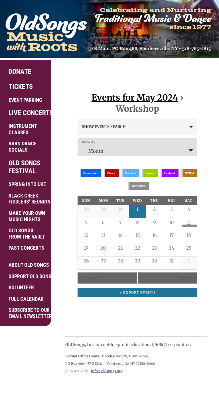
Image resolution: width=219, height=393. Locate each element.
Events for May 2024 (135, 97)
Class (111, 173)
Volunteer (21, 287)
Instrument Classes (23, 129)
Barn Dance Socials (22, 146)
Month (96, 151)
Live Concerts (28, 113)
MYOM (189, 173)
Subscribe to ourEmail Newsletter (28, 313)
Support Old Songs (28, 276)
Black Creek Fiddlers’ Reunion (28, 199)
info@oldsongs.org (106, 371)
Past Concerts (26, 248)
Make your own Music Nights (27, 216)
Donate (20, 72)
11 (189, 222)
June (185, 278)
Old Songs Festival (24, 167)
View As (89, 142)
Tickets (21, 87)
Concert (130, 173)
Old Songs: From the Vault (27, 233)
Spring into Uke (27, 184)
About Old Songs (28, 265)
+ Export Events (137, 292)
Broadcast (90, 173)
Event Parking (25, 100)
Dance (149, 173)
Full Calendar (26, 299)
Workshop (138, 185)
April (90, 278)
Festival (169, 173)
